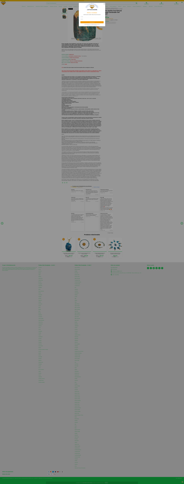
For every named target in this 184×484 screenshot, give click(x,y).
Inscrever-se (92, 22)
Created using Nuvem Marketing (92, 25)
